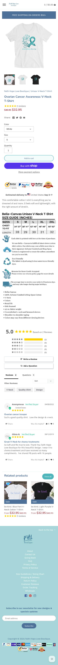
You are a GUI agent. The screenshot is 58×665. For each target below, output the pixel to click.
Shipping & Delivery (30, 577)
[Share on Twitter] (17, 117)
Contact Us (30, 554)
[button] (47, 424)
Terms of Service (30, 567)
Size (6, 135)
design (39, 389)
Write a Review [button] (30, 359)
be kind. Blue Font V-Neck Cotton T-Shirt (14, 508)
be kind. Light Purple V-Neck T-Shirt (42, 508)
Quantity (8, 145)
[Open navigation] (4, 5)
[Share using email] (24, 117)
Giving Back (30, 557)
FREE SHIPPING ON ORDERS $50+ (29, 15)
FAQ (30, 561)
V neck (9, 389)
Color (6, 124)
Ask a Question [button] (30, 366)
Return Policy (30, 580)
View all (48, 476)
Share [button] (10, 424)
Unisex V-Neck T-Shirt (41, 91)
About (30, 551)
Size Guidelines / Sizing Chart (30, 574)
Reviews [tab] (9, 375)
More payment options (29, 172)
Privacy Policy (30, 564)
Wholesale (30, 590)
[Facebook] (26, 595)
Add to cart (29, 158)
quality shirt (25, 389)
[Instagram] (35, 595)
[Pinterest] (30, 595)
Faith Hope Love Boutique (16, 91)
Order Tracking (30, 587)
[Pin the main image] (21, 117)
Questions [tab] (26, 375)
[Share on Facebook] (14, 117)
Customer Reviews (30, 584)
